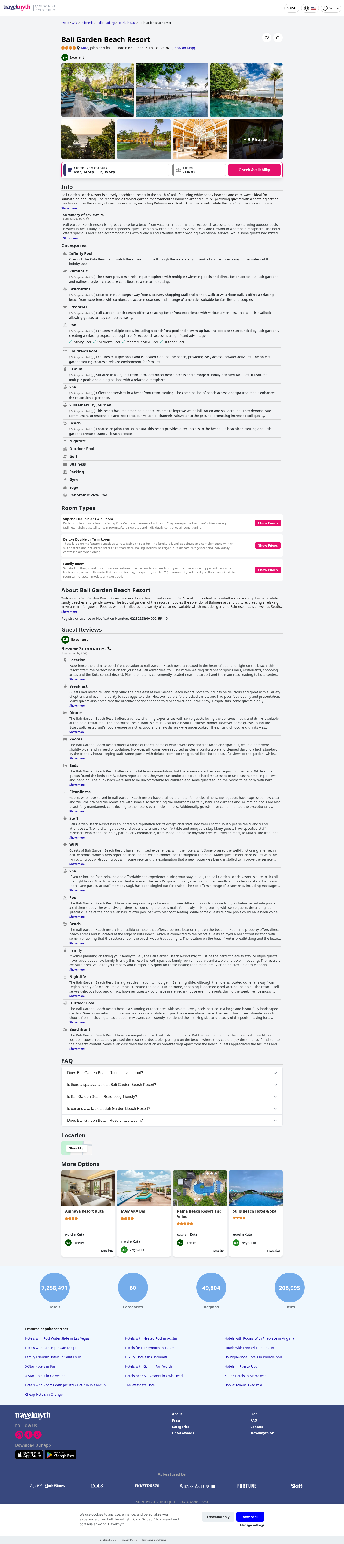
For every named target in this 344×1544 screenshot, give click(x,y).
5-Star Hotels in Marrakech (246, 1375)
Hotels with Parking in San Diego (50, 1347)
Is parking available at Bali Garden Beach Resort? (108, 1108)
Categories (180, 1426)
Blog (254, 1414)
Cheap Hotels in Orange (44, 1394)
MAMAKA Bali (133, 1211)
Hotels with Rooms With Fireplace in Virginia (259, 1338)
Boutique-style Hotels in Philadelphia (254, 1357)
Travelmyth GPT (263, 1433)
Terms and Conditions (154, 1540)
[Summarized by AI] (87, 219)
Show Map (76, 1148)
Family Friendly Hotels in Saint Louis (53, 1357)
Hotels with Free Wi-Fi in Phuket (249, 1347)
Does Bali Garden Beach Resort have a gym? (105, 1120)
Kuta (84, 48)
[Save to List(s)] (266, 37)
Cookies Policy (108, 1540)
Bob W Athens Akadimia (243, 1385)
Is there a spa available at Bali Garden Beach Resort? (111, 1085)
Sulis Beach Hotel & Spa (255, 1211)
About (177, 1414)
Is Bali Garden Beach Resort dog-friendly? (102, 1097)
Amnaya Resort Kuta (84, 1211)
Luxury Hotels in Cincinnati (146, 1357)
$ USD (291, 8)
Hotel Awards (183, 1433)
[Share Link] (278, 37)
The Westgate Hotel (140, 1385)
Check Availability (254, 170)
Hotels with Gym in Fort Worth (148, 1366)
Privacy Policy (129, 1540)
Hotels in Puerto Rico (241, 1366)
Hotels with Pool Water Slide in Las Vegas (57, 1338)
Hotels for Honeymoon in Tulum (150, 1347)
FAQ (253, 1420)
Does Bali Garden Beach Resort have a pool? (105, 1073)
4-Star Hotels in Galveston (45, 1375)
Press (176, 1420)
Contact (256, 1426)
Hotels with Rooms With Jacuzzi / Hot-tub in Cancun (65, 1385)
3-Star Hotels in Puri (40, 1366)
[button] (199, 170)
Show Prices (268, 523)
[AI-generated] (92, 277)
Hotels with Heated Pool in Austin (151, 1338)
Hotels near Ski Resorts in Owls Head (154, 1375)
